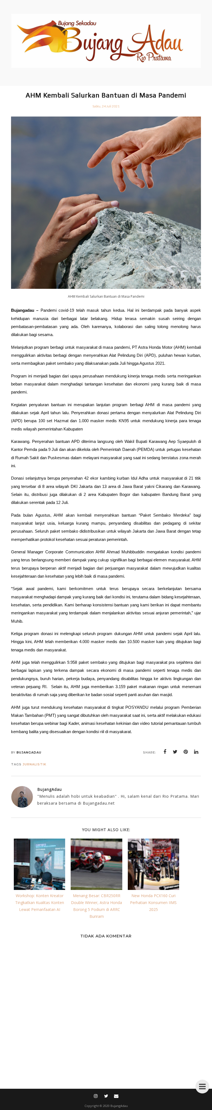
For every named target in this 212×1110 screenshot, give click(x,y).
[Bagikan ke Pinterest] (185, 751)
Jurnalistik (34, 764)
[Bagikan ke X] (175, 751)
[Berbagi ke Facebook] (164, 751)
